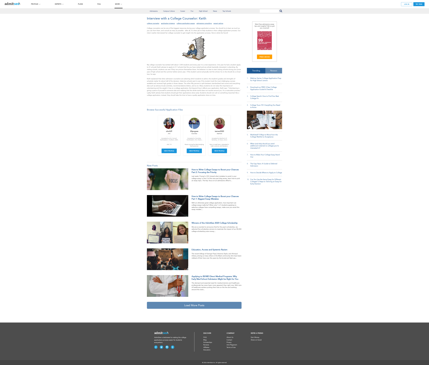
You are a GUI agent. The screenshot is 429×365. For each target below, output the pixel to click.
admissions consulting (204, 23)
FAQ (99, 4)
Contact (229, 340)
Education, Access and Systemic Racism (209, 249)
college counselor (153, 23)
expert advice (218, 23)
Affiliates (206, 347)
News (215, 11)
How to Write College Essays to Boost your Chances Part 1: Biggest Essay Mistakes (215, 197)
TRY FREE (419, 4)
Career (182, 11)
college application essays (186, 23)
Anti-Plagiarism (232, 345)
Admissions (154, 11)
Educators (206, 350)
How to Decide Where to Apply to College (266, 173)
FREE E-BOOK (264, 57)
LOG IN (406, 4)
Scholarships (207, 342)
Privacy (229, 342)
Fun (192, 11)
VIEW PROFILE (169, 151)
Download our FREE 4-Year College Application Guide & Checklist (263, 88)
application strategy (168, 23)
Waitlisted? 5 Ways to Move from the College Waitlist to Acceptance (264, 136)
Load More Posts (194, 305)
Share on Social (256, 340)
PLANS (80, 4)
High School (203, 11)
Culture (169, 11)
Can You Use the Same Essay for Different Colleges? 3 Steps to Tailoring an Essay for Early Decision (266, 181)
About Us (230, 337)
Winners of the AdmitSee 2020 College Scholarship (215, 223)
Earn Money (255, 337)
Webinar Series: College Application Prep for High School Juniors (265, 79)
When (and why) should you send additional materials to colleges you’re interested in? (264, 146)
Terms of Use (231, 347)
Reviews (206, 345)
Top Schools (227, 11)
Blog (205, 340)
